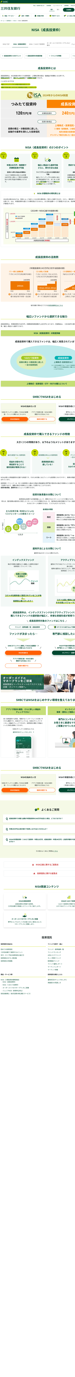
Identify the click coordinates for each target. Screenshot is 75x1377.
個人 (52, 9)
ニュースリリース (57, 5)
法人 (58, 9)
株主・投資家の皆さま (38, 5)
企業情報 (66, 5)
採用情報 (49, 5)
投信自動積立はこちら (55, 305)
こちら (55, 851)
